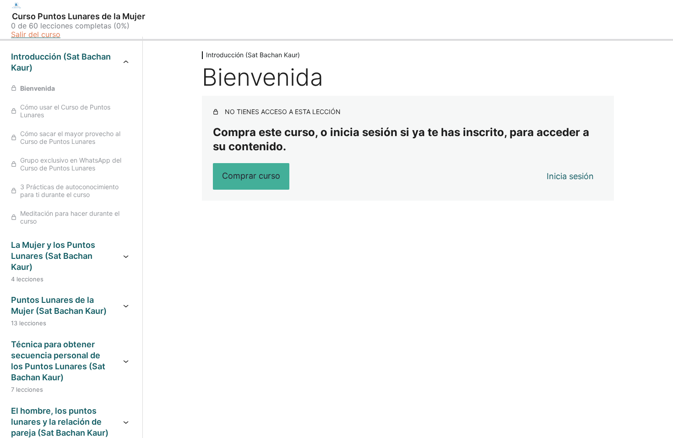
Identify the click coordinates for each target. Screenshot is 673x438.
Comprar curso (251, 176)
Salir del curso (35, 34)
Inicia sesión (570, 176)
